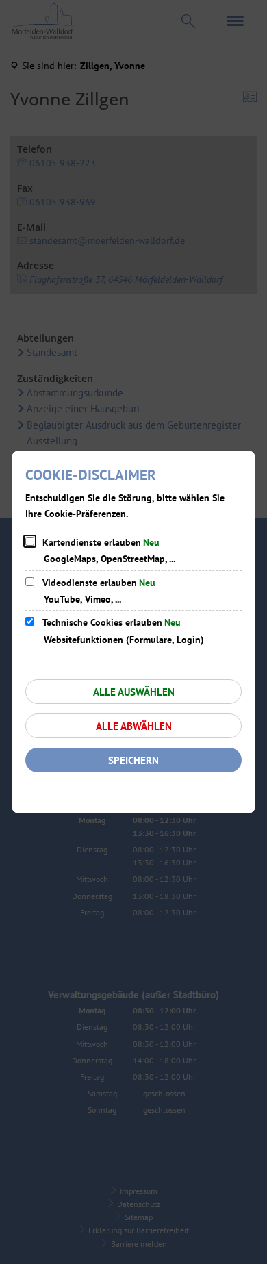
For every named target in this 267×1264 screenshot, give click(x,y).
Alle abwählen (134, 726)
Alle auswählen (134, 691)
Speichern (133, 760)
